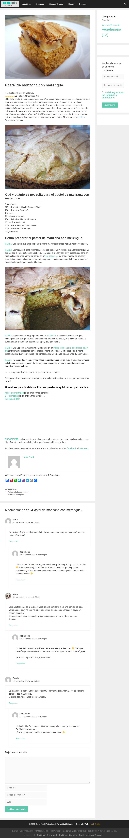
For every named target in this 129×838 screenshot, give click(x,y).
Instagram (83, 448)
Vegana (116, 25)
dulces (82, 117)
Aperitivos (26, 4)
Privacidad (61, 824)
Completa (107, 25)
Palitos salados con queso (18, 492)
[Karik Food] (10, 4)
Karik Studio (95, 824)
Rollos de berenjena (16, 495)
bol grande (51, 336)
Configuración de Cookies (90, 835)
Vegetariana (12, 489)
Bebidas (82, 4)
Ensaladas (40, 4)
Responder (13, 541)
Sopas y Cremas (56, 4)
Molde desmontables (14, 393)
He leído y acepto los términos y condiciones (112, 95)
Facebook (71, 448)
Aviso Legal (51, 824)
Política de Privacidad (47, 835)
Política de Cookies (68, 835)
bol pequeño (51, 256)
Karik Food (40, 824)
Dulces (71, 4)
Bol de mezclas (12, 396)
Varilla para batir (12, 399)
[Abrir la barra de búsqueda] (125, 4)
